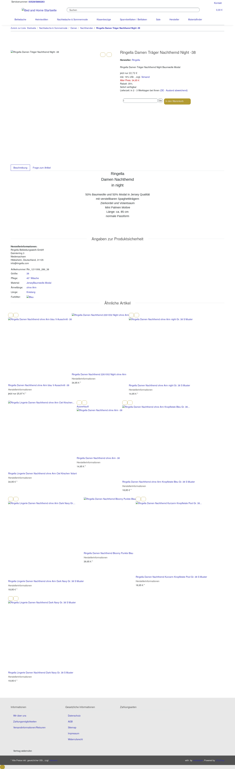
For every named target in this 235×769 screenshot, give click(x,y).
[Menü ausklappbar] (15, 9)
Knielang (31, 292)
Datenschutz (74, 715)
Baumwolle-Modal (42, 282)
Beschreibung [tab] (20, 167)
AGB (70, 721)
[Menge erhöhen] (159, 105)
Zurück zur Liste (18, 27)
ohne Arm (31, 287)
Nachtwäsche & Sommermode (72, 19)
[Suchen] (202, 9)
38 (28, 273)
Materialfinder (195, 19)
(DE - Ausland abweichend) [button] (174, 90)
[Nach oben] (2, 767)
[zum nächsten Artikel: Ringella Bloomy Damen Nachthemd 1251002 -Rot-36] (221, 28)
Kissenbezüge (104, 19)
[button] (209, 10)
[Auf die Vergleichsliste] (102, 55)
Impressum (73, 733)
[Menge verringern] (121, 100)
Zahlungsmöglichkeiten (25, 721)
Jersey (30, 282)
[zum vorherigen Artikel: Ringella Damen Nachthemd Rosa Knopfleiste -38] (216, 28)
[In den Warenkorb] (13, 48)
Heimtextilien (41, 19)
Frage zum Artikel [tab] (42, 167)
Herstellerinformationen (20, 389)
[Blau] (30, 296)
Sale (158, 19)
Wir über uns (19, 715)
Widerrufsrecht (75, 739)
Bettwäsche (20, 19)
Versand (145, 76)
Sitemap (72, 727)
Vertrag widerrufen (22, 750)
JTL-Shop (220, 760)
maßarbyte (198, 760)
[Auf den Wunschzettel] (109, 55)
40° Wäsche (33, 278)
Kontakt (218, 2)
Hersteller (174, 19)
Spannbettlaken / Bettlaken (133, 19)
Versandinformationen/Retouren (29, 727)
